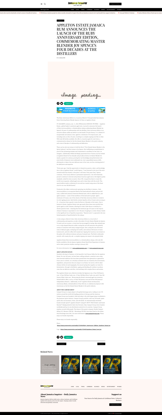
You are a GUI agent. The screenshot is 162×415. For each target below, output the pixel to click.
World (103, 9)
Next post (101, 344)
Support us (68, 103)
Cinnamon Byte (118, 413)
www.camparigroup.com (96, 248)
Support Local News (115, 4)
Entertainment (111, 9)
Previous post (61, 344)
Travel (83, 9)
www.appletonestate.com (79, 248)
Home (72, 9)
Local (77, 9)
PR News (119, 9)
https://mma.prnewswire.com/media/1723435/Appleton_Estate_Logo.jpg (80, 329)
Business (96, 9)
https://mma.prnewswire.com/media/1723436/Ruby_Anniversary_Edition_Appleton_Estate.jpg (83, 325)
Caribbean (89, 9)
